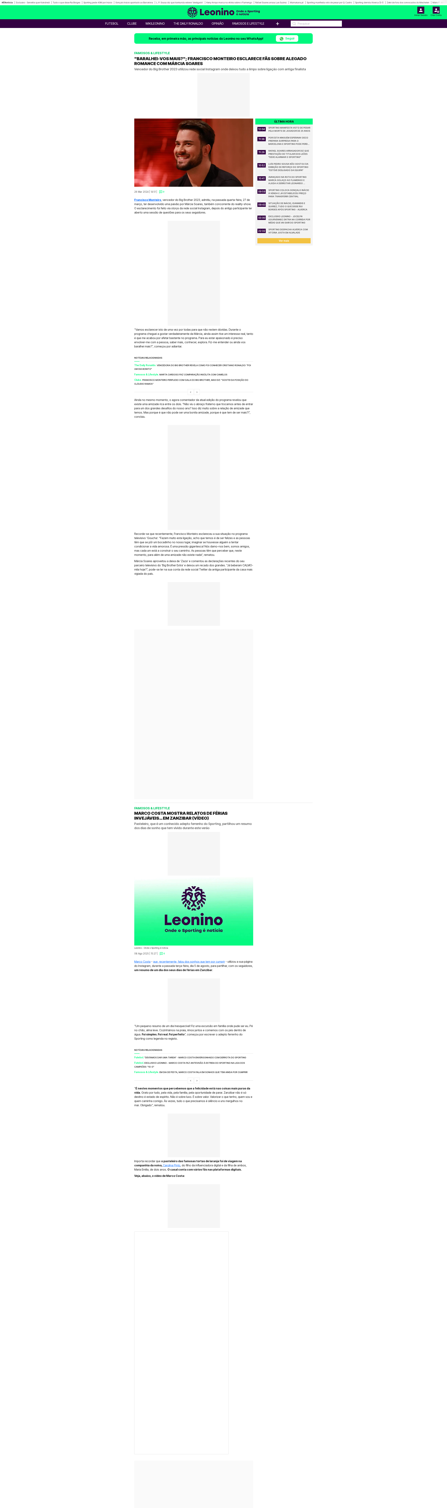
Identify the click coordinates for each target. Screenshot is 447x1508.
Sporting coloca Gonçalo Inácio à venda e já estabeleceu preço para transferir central (289, 193)
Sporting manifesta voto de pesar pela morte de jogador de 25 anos (289, 129)
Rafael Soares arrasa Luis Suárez (271, 2)
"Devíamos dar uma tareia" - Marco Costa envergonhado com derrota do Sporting (195, 1039)
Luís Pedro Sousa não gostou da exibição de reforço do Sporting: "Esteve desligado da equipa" (288, 167)
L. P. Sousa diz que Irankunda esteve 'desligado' (179, 2)
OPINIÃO (218, 23)
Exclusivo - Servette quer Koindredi (33, 2)
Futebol (111, 23)
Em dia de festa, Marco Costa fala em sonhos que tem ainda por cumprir (203, 1053)
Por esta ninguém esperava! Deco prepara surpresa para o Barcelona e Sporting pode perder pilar (289, 141)
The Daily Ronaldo (188, 23)
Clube (132, 23)
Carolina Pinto (171, 1147)
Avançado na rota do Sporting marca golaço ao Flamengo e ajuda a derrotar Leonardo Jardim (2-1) (287, 180)
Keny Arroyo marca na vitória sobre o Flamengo (229, 2)
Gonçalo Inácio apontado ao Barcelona (134, 2)
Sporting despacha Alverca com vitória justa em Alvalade (288, 231)
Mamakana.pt (296, 2)
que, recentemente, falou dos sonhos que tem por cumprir (189, 943)
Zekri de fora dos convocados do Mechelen (408, 2)
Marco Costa (142, 943)
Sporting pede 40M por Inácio (97, 2)
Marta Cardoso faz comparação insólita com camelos (193, 374)
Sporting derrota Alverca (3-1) (369, 2)
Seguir (290, 38)
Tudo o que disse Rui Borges (66, 2)
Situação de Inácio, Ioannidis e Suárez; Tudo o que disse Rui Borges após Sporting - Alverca (287, 206)
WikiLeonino (155, 23)
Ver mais (284, 240)
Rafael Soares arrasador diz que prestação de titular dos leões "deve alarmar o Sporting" (288, 153)
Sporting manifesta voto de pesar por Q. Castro (329, 2)
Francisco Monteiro (147, 200)
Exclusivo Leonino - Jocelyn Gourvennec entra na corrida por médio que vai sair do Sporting (289, 219)
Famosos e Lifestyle (248, 23)
